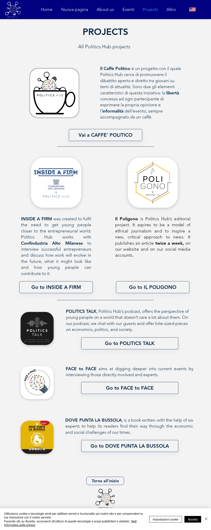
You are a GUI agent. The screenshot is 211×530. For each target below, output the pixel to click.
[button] (105, 135)
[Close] (206, 519)
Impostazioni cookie (165, 519)
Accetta (193, 519)
